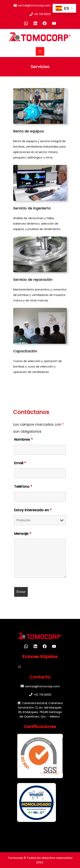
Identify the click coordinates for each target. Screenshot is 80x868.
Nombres (23, 439)
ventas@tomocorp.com (34, 5)
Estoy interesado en (33, 510)
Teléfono (23, 486)
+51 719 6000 (42, 14)
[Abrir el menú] (40, 51)
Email (20, 462)
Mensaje (22, 533)
